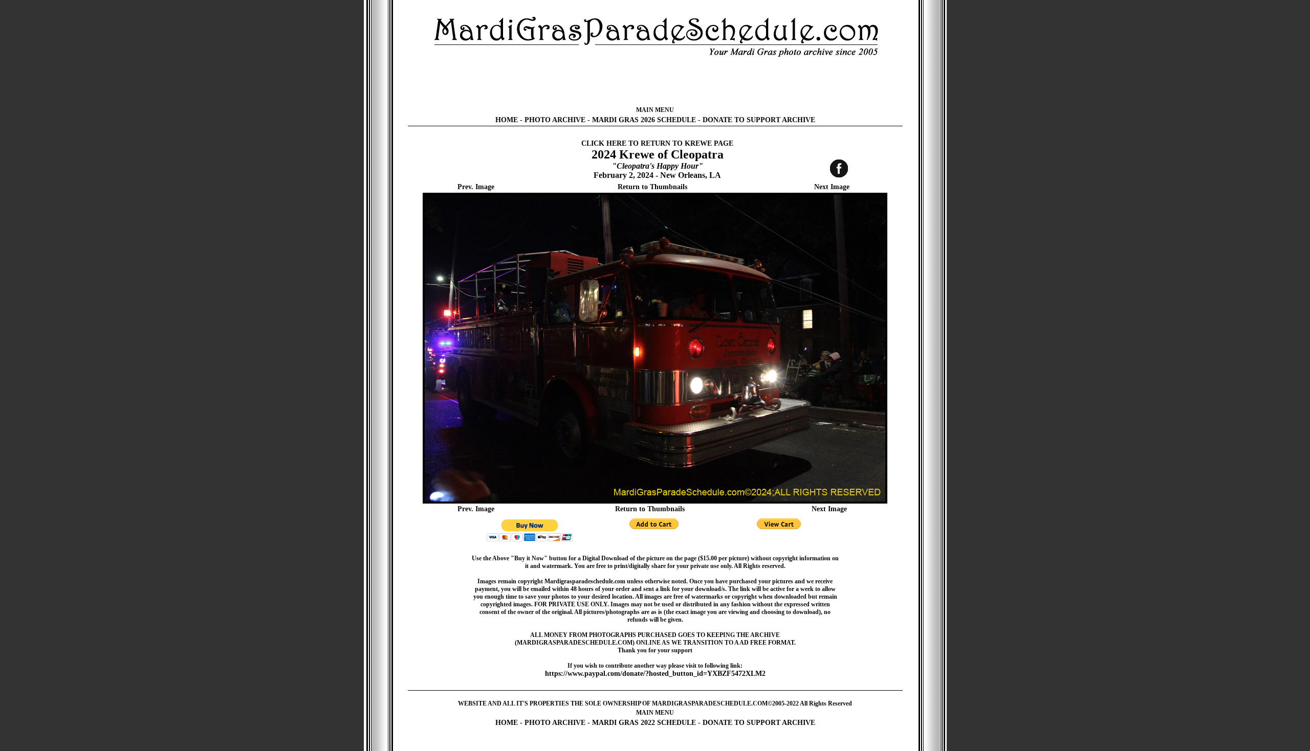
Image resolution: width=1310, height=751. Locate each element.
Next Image (831, 187)
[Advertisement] (655, 82)
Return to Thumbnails (652, 187)
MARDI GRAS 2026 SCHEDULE (644, 120)
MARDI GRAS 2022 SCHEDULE (644, 722)
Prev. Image (475, 187)
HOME (506, 120)
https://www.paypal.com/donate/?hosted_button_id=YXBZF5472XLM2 (655, 673)
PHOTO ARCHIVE (555, 120)
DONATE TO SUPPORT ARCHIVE (759, 120)
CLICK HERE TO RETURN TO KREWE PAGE (657, 143)
